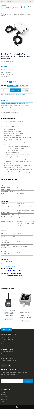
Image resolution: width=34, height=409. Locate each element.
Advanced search (5, 399)
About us (3, 392)
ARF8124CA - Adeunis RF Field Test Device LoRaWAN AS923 (9, 312)
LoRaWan (9, 94)
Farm (5, 94)
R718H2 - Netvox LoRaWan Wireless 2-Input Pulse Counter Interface (15, 56)
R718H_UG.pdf (10, 266)
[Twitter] (5, 365)
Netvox (23, 94)
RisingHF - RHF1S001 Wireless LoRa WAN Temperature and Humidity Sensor (25, 313)
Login (2, 401)
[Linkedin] (9, 365)
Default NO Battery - (12, 85)
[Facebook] (2, 365)
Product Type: (4, 74)
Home (1, 13)
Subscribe (28, 381)
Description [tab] (4, 101)
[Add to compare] (27, 90)
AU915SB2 (14, 81)
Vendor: (3, 76)
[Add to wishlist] (23, 90)
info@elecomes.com (8, 356)
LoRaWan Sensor (17, 94)
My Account (4, 396)
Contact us (3, 394)
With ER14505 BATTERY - (23, 85)
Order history (4, 397)
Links (30, 1)
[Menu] (21, 7)
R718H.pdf (9, 262)
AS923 (10, 81)
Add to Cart (16, 90)
